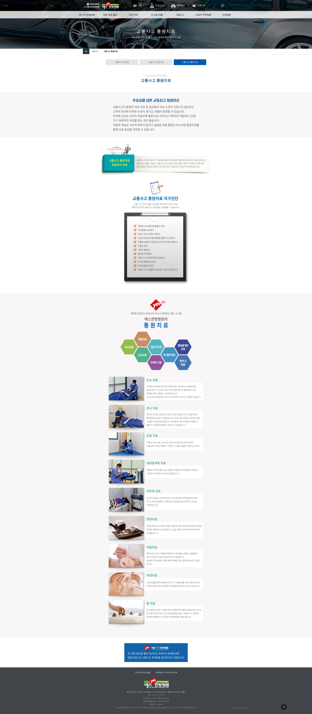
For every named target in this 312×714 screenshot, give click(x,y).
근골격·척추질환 (203, 15)
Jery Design (243, 708)
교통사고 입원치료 (156, 62)
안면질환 (226, 15)
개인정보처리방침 (143, 672)
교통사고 (180, 15)
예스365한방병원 (87, 15)
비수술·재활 (157, 15)
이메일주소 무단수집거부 (166, 672)
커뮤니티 (201, 5)
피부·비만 (133, 15)
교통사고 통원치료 (190, 62)
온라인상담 (160, 5)
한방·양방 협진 (110, 15)
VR (140, 5)
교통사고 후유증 (122, 62)
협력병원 (181, 5)
